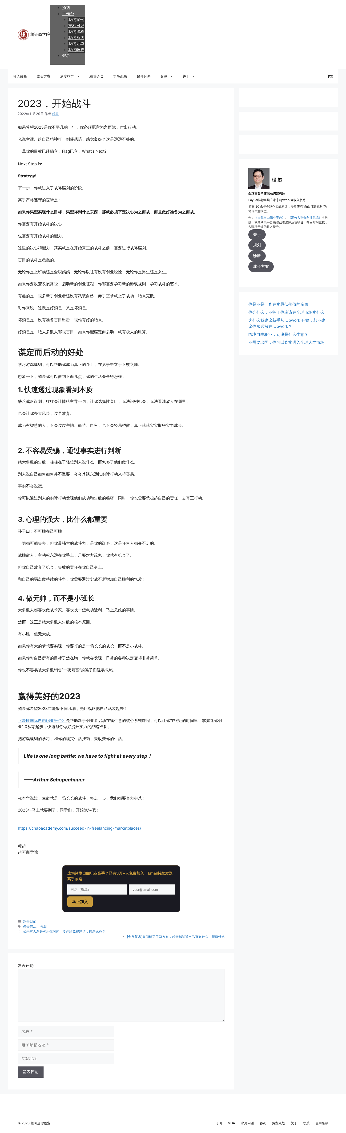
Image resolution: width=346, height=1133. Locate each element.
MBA (231, 1123)
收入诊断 (20, 76)
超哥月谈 (144, 76)
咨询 (263, 1123)
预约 (66, 7)
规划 (43, 926)
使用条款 (321, 1123)
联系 (306, 1123)
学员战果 (120, 76)
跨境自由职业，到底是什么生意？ (278, 334)
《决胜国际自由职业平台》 (42, 720)
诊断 (257, 256)
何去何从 (29, 926)
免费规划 (278, 1123)
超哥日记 (29, 921)
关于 (185, 76)
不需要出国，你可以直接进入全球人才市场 (286, 342)
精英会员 (96, 76)
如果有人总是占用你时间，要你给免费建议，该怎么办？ (64, 931)
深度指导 (67, 76)
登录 (66, 55)
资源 (163, 76)
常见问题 (247, 1123)
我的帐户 (76, 49)
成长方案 (43, 76)
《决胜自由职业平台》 (269, 217)
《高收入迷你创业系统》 (305, 217)
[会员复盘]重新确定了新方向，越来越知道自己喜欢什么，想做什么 (176, 937)
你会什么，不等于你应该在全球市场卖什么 (286, 312)
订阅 (218, 1123)
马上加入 (80, 901)
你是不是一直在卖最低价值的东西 (278, 304)
